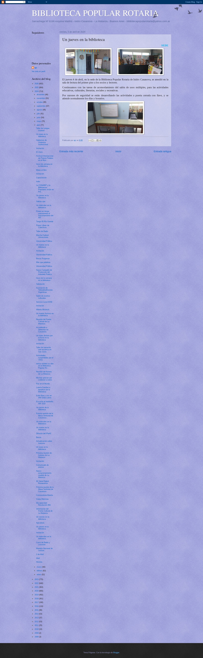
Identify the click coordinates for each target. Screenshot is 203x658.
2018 (37, 599)
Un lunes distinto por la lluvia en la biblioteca (44, 338)
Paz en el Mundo (43, 384)
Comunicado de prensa (42, 466)
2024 (37, 91)
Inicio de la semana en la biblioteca (44, 279)
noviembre (41, 98)
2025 (37, 87)
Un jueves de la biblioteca (42, 408)
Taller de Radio (42, 231)
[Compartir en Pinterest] (100, 140)
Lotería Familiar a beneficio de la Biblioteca (43, 389)
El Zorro (39, 152)
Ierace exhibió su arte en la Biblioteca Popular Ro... (44, 366)
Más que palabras (43, 262)
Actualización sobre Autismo (44, 442)
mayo (39, 121)
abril (39, 125)
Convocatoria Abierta (44, 495)
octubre (40, 102)
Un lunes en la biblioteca (42, 135)
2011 (37, 625)
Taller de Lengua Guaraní (42, 129)
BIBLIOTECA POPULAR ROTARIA (95, 12)
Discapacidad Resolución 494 (43, 504)
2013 (37, 618)
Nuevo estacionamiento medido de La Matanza (43, 474)
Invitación (40, 148)
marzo (39, 567)
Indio (38, 181)
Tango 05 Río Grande (44, 221)
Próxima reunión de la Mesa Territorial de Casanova (45, 489)
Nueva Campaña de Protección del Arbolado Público (44, 272)
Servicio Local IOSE (44, 302)
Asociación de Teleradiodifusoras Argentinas (44, 290)
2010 (37, 629)
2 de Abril (40, 554)
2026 (37, 84)
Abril (38, 558)
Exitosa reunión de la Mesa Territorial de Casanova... (44, 415)
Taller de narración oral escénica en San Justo (43, 349)
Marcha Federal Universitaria (42, 236)
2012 (37, 622)
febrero (40, 571)
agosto (40, 110)
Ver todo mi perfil (38, 71)
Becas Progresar (43, 259)
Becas (38, 437)
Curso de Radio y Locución (43, 543)
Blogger (116, 653)
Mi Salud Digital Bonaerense (42, 482)
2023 (37, 579)
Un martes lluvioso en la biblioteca (45, 314)
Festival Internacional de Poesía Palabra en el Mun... (44, 158)
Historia (39, 562)
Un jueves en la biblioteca (42, 196)
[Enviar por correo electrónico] (89, 140)
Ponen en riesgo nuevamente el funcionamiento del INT (44, 214)
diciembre (41, 94)
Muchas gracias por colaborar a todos (44, 379)
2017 (37, 602)
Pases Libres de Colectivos (42, 226)
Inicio (118, 151)
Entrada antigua (162, 151)
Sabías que (40, 201)
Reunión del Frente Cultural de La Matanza (43, 321)
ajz (36, 68)
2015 (37, 610)
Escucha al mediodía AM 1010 (44, 402)
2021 (37, 587)
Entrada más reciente (71, 151)
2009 (37, 633)
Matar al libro (41, 170)
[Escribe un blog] (92, 140)
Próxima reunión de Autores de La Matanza (44, 455)
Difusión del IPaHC (43, 433)
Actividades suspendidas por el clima (44, 357)
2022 (37, 583)
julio (38, 114)
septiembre (41, 106)
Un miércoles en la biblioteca (43, 206)
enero (39, 575)
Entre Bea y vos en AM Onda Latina (44, 397)
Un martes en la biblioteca (42, 246)
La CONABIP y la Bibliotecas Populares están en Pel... (45, 188)
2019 (37, 595)
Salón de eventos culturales (43, 297)
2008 (37, 637)
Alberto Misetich (42, 310)
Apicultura (40, 523)
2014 (37, 614)
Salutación (40, 284)
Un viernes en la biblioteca (42, 518)
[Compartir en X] (95, 140)
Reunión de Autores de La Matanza (44, 373)
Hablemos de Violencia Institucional (42, 142)
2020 (37, 591)
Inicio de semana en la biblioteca (44, 165)
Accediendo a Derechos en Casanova (42, 329)
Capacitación (41, 178)
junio (39, 117)
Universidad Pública (44, 241)
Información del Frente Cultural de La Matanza (44, 511)
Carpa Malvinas (42, 499)
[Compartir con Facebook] (97, 140)
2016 (37, 606)
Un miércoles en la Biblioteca (43, 423)
